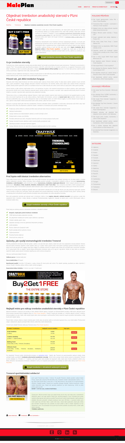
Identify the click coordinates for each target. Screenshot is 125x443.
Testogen (95, 181)
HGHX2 (95, 166)
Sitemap (67, 439)
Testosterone (97, 184)
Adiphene (95, 147)
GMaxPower (96, 160)
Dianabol (95, 155)
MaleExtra (96, 168)
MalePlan (8, 25)
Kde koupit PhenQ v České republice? (103, 65)
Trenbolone (18, 25)
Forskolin (95, 158)
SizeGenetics (96, 179)
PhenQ (95, 176)
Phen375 (95, 173)
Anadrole (95, 150)
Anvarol (95, 152)
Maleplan (61, 439)
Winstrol (95, 189)
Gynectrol (95, 163)
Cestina (113, 7)
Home (79, 7)
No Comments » (34, 415)
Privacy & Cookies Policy (99, 7)
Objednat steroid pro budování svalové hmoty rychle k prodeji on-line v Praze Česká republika (105, 52)
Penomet (95, 171)
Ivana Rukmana (12, 415)
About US (87, 7)
